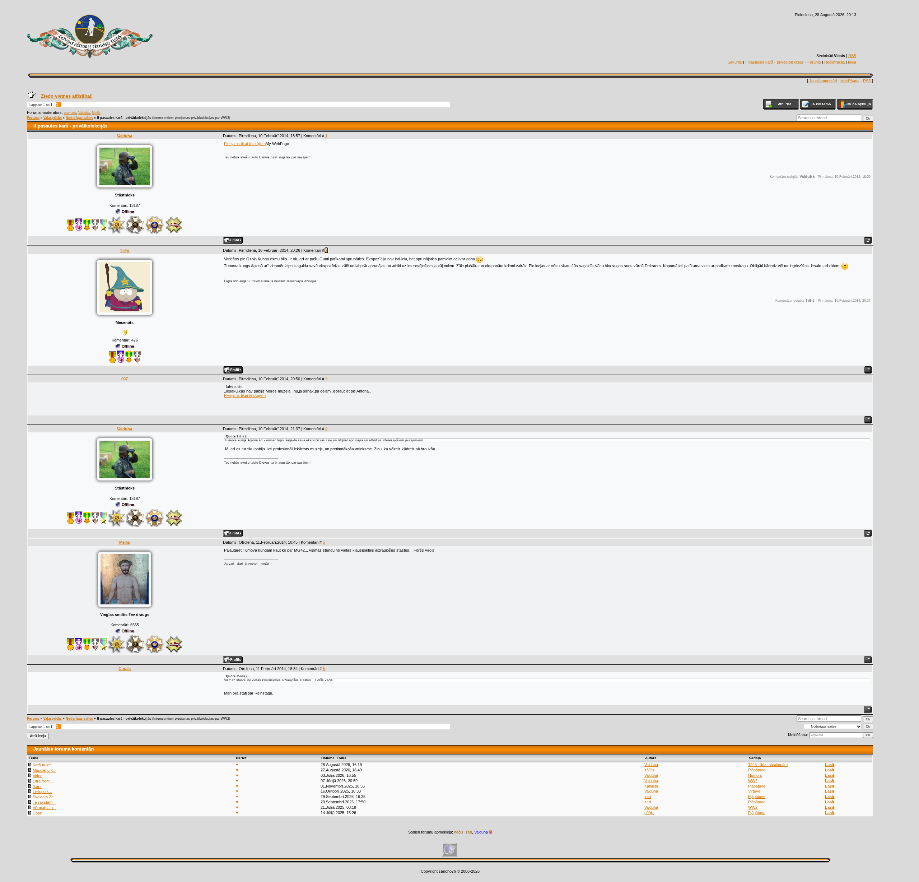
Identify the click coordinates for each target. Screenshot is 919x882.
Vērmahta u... (44, 808)
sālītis (649, 770)
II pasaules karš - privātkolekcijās (124, 118)
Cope (37, 813)
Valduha (84, 113)
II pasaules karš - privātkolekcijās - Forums (783, 62)
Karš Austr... (43, 765)
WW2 (752, 781)
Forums (33, 118)
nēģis (649, 813)
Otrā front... (43, 781)
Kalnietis (651, 786)
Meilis (96, 113)
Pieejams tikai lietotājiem (245, 143)
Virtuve (754, 791)
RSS (852, 56)
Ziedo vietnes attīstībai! (67, 96)
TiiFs (124, 250)
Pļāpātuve (756, 770)
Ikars (37, 786)
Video (37, 776)
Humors (755, 775)
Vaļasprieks (52, 118)
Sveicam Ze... (45, 797)
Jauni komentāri (823, 81)
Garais (124, 669)
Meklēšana (849, 81)
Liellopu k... (42, 791)
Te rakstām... (44, 802)
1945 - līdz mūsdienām (768, 764)
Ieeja (852, 62)
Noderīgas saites (79, 118)
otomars (70, 113)
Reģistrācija (834, 62)
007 (124, 379)
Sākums (735, 62)
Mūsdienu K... (44, 770)
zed (647, 796)
